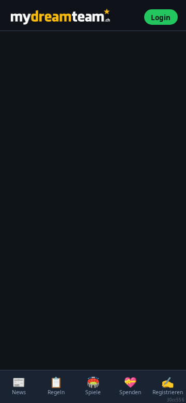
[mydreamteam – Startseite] (73, 17)
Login (161, 17)
